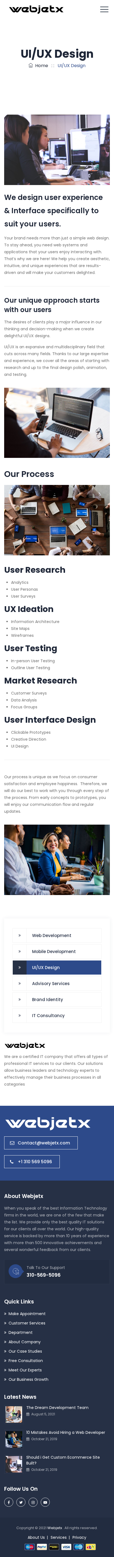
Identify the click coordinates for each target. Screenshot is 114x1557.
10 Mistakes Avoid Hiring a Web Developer (65, 1432)
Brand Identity (47, 999)
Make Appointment (27, 1313)
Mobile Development (54, 951)
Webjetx (55, 1527)
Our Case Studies (25, 1351)
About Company (25, 1342)
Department (21, 1332)
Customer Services (27, 1323)
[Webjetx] (36, 9)
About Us (36, 1537)
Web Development (51, 935)
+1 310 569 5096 (35, 1161)
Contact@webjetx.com (44, 1143)
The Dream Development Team (57, 1407)
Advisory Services (51, 983)
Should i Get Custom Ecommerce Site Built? (63, 1460)
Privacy (79, 1537)
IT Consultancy (48, 1015)
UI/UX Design (46, 967)
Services (59, 1537)
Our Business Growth (28, 1379)
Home (40, 65)
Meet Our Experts (25, 1370)
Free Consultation (26, 1360)
